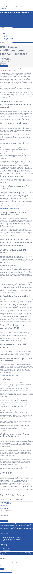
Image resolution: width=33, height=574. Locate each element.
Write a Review (4, 66)
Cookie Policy (7, 550)
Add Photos (3, 64)
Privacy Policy (7, 548)
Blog (4, 18)
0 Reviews (3, 63)
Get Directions (4, 508)
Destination (4, 515)
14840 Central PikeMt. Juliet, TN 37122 (5, 59)
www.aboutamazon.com (7, 507)
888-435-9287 (4, 505)
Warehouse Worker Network (16, 12)
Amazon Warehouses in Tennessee (10, 208)
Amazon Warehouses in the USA (12, 537)
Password (3, 566)
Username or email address (8, 563)
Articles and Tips (8, 541)
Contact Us (6, 21)
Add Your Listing (8, 23)
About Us (5, 20)
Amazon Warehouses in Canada (12, 539)
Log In (5, 24)
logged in (10, 499)
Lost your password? (6, 572)
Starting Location (6, 510)
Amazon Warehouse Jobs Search (9, 375)
